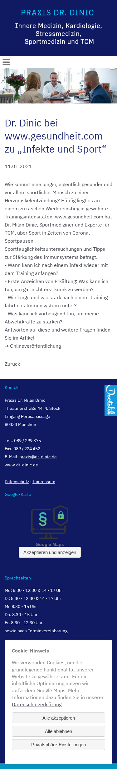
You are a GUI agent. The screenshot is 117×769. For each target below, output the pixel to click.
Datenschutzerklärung (36, 704)
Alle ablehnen (58, 731)
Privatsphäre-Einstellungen (58, 744)
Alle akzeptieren (58, 718)
